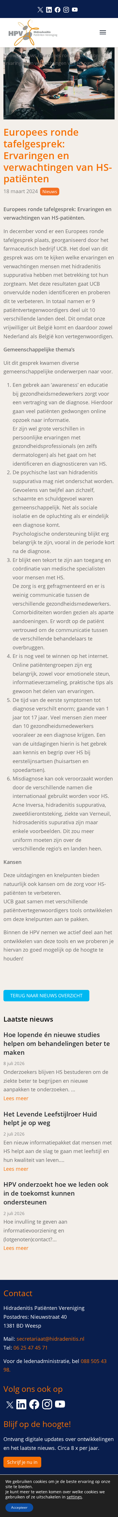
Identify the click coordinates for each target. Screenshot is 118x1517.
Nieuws (28, 55)
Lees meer (15, 1098)
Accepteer (19, 1507)
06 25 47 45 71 (30, 1347)
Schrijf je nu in (22, 1462)
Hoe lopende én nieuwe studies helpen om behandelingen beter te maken (56, 1043)
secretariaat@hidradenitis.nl (50, 1338)
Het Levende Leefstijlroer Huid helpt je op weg (50, 1118)
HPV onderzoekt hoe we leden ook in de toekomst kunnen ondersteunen (56, 1193)
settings (74, 1497)
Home (10, 55)
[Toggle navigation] (102, 31)
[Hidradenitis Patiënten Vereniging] (33, 32)
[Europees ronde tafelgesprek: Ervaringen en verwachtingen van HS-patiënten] (59, 82)
